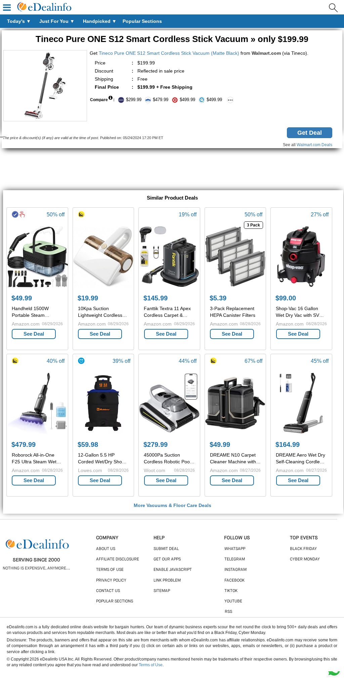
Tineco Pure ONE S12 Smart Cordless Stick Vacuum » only (172, 39)
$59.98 (88, 444)
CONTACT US (108, 591)
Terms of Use (151, 665)
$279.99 (155, 444)
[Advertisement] (172, 170)
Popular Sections (114, 601)
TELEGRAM (234, 559)
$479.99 (23, 444)
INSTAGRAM (235, 570)
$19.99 (88, 298)
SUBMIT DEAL (166, 549)
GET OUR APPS (167, 559)
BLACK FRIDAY (303, 549)
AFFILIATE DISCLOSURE (117, 559)
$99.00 (285, 298)
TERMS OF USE (110, 570)
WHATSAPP (234, 549)
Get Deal (309, 132)
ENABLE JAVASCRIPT (173, 570)
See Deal (34, 334)
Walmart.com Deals (314, 144)
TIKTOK (231, 591)
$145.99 (155, 298)
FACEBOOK (234, 581)
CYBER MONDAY (305, 559)
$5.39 (218, 298)
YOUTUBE (233, 601)
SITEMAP (162, 591)
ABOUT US (105, 549)
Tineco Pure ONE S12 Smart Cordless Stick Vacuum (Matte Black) (169, 53)
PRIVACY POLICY (111, 581)
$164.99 (287, 444)
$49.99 (21, 298)
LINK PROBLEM (167, 581)
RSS (228, 612)
